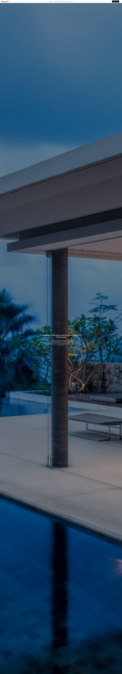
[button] (51, 1)
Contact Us (116, 1)
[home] (5, 1)
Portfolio (67, 1)
